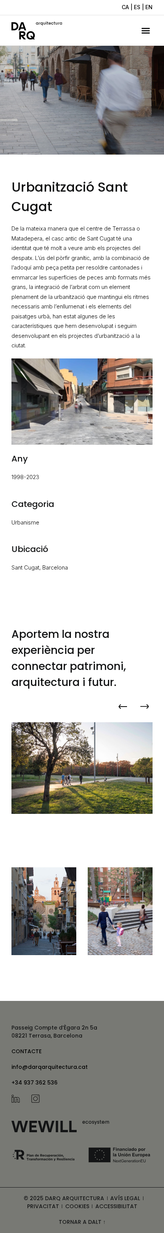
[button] (146, 30)
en (149, 7)
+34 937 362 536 (34, 1082)
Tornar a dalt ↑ (82, 1222)
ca (125, 7)
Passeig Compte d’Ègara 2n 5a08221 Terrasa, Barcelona (54, 1031)
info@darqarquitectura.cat (49, 1067)
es (137, 7)
